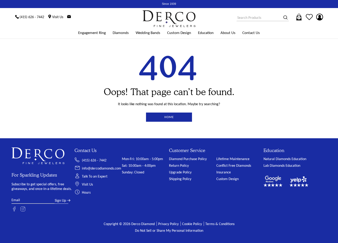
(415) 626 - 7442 (94, 160)
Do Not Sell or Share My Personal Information (169, 230)
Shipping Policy (180, 179)
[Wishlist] (309, 17)
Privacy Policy (168, 224)
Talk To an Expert (94, 176)
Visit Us (87, 184)
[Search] (284, 18)
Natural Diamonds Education (285, 159)
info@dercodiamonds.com (101, 168)
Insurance (223, 172)
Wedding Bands (148, 33)
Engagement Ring (92, 33)
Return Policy (179, 165)
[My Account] (319, 17)
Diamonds (121, 33)
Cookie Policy (192, 224)
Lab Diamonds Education (282, 165)
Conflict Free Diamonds (233, 165)
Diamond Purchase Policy (188, 159)
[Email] (69, 17)
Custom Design (179, 33)
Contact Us (251, 33)
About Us (228, 33)
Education (206, 33)
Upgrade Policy (180, 172)
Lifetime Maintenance (232, 159)
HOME (169, 117)
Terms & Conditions (220, 224)
